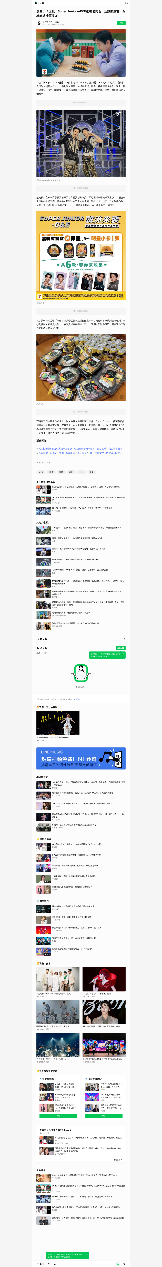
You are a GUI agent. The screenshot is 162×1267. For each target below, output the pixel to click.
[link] (48, 1263)
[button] (40, 1263)
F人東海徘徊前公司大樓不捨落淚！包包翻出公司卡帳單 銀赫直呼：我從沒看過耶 (80, 448)
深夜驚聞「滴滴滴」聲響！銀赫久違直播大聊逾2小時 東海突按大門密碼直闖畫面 (80, 453)
